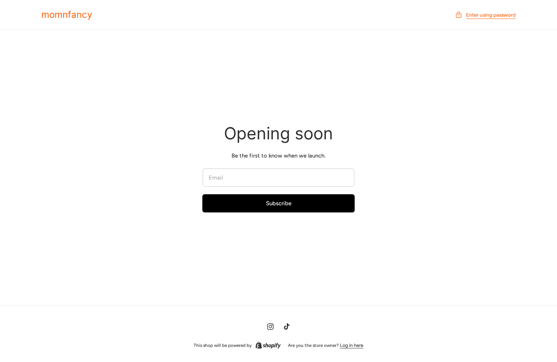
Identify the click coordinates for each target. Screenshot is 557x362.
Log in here (351, 345)
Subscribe (278, 203)
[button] (485, 15)
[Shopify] (268, 345)
